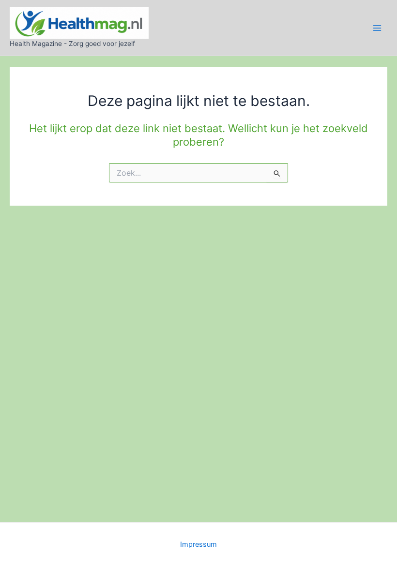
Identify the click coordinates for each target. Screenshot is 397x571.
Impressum (198, 544)
